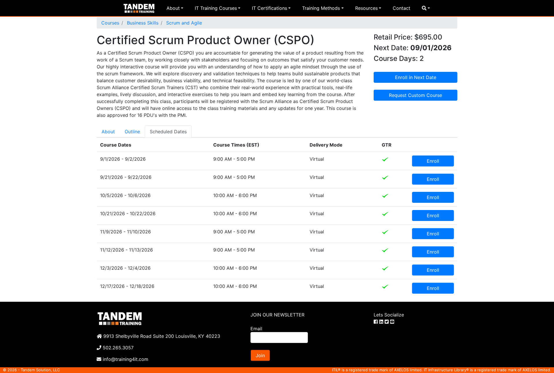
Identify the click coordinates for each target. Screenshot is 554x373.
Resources (366, 8)
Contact (401, 8)
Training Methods (321, 8)
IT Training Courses (216, 8)
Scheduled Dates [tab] (168, 131)
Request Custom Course (415, 95)
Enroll (433, 161)
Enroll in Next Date (415, 77)
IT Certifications (269, 8)
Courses (110, 23)
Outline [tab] (132, 131)
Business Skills (142, 23)
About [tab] (108, 131)
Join (260, 355)
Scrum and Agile (183, 23)
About (173, 8)
